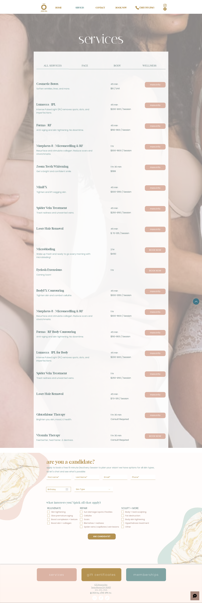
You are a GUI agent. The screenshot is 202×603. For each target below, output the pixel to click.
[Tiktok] (107, 598)
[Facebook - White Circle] (101, 598)
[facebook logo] (165, 9)
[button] (155, 84)
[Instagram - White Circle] (94, 598)
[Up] (196, 301)
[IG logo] (165, 5)
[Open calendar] (67, 489)
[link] (53, 65)
